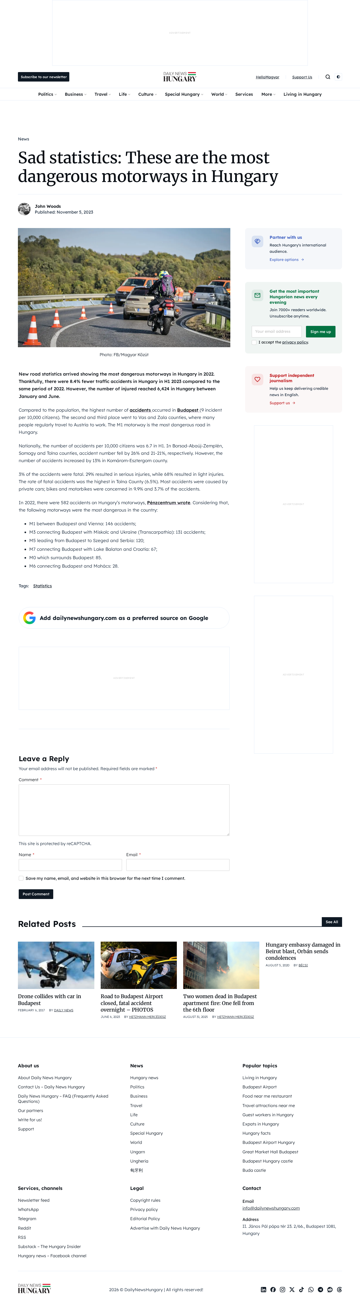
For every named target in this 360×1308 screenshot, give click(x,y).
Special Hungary (182, 94)
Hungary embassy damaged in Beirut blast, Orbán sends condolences (303, 951)
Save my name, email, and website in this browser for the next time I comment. (105, 878)
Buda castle (254, 1170)
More (266, 94)
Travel (101, 94)
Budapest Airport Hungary (268, 1142)
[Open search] (327, 76)
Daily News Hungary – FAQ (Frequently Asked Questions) (63, 1098)
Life (123, 94)
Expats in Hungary (260, 1124)
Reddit (24, 1228)
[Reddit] (330, 1289)
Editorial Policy (145, 1218)
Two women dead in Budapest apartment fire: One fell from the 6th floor (220, 1003)
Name (26, 854)
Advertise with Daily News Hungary (165, 1228)
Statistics (42, 585)
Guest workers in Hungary (268, 1114)
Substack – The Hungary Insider (49, 1246)
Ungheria (139, 1161)
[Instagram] (282, 1289)
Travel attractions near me (268, 1105)
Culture (145, 94)
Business (74, 94)
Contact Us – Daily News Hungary (51, 1086)
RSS (22, 1237)
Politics (45, 94)
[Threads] (339, 1289)
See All (332, 922)
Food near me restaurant (267, 1096)
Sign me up (320, 331)
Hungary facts (256, 1133)
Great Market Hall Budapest (270, 1151)
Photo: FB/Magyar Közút (124, 354)
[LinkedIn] (263, 1289)
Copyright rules (145, 1200)
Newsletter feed (34, 1200)
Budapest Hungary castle (267, 1161)
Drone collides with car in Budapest (49, 999)
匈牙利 (136, 1170)
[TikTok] (301, 1289)
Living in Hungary (303, 94)
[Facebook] (273, 1289)
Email (133, 854)
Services (244, 94)
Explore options (284, 259)
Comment (30, 779)
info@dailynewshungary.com (271, 1208)
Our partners (30, 1110)
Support (26, 1129)
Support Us (302, 77)
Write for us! (30, 1119)
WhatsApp (28, 1209)
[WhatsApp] (311, 1289)
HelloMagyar (267, 77)
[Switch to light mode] (338, 76)
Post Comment (36, 894)
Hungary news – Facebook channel (52, 1255)
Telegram (27, 1218)
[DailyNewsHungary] (180, 77)
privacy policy (295, 342)
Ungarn (137, 1151)
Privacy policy (144, 1209)
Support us (280, 403)
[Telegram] (320, 1289)
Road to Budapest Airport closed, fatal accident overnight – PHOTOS (132, 1003)
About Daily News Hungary (45, 1077)
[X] (292, 1289)
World (217, 94)
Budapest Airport (259, 1086)
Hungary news (144, 1077)
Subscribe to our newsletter (44, 77)
